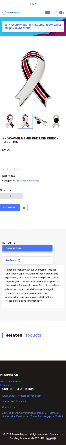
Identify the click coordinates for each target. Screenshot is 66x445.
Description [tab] (13, 248)
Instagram (5, 385)
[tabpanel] (33, 78)
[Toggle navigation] (47, 12)
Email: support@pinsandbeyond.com (21, 395)
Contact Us (8, 407)
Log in (33, 4)
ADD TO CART (10, 207)
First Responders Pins (27, 180)
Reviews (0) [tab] (13, 260)
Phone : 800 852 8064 (14, 401)
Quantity (5, 190)
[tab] (27, 254)
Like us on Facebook (10, 381)
